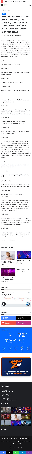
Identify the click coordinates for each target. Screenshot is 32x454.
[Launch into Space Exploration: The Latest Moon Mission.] (6, 423)
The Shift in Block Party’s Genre (24, 261)
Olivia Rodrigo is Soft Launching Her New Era (7, 278)
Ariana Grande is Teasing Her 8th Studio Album (7, 262)
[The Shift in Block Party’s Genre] (24, 255)
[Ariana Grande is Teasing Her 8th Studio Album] (8, 255)
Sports (19, 441)
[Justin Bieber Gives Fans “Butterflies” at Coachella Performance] (16, 410)
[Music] (6, 5)
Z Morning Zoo (13, 441)
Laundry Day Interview (23, 269)
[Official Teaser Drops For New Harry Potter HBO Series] (26, 423)
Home (4, 10)
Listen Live (18, 443)
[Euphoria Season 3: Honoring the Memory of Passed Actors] (6, 416)
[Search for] (30, 5)
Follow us (4, 429)
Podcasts (28, 441)
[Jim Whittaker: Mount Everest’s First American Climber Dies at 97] (26, 410)
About (12, 443)
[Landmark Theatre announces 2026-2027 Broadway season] (6, 410)
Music (8, 10)
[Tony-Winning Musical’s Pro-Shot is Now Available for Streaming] (26, 416)
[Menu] (2, 5)
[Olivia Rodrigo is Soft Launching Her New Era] (8, 272)
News (23, 441)
